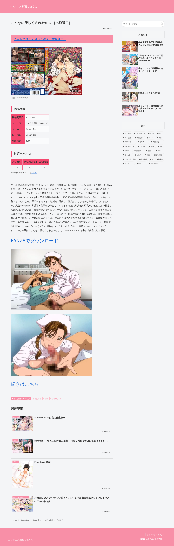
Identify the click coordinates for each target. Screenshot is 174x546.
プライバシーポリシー (156, 534)
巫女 (46, 399)
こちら (34, 172)
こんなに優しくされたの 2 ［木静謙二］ (40, 39)
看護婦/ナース (57, 399)
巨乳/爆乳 (38, 399)
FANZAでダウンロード (34, 240)
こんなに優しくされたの (22, 399)
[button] (162, 23)
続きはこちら (25, 383)
